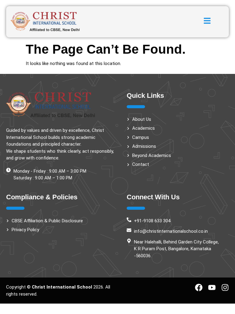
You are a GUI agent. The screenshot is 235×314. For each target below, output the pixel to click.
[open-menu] (207, 21)
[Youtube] (212, 287)
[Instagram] (225, 287)
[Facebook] (199, 287)
